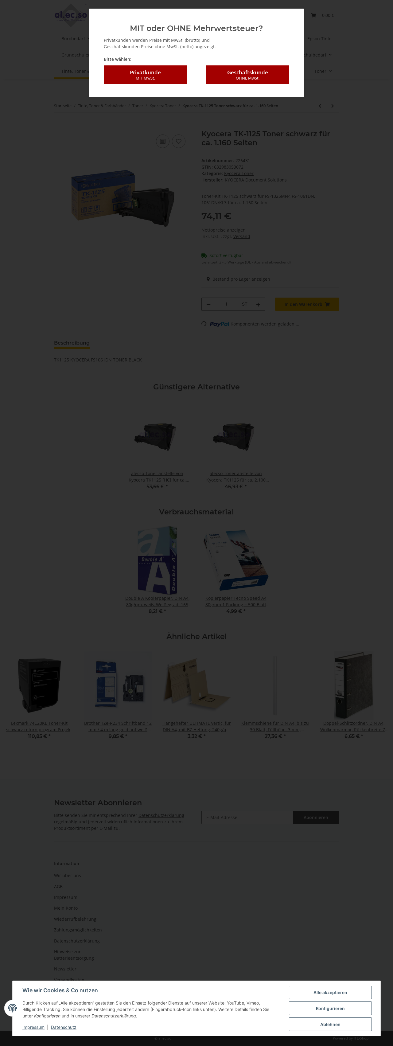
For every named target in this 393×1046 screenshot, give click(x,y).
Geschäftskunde (247, 75)
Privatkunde (145, 75)
